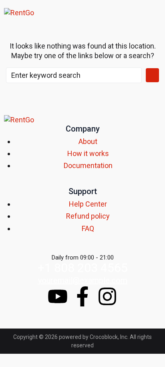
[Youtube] (58, 296)
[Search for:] (74, 75)
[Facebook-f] (82, 296)
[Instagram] (107, 296)
